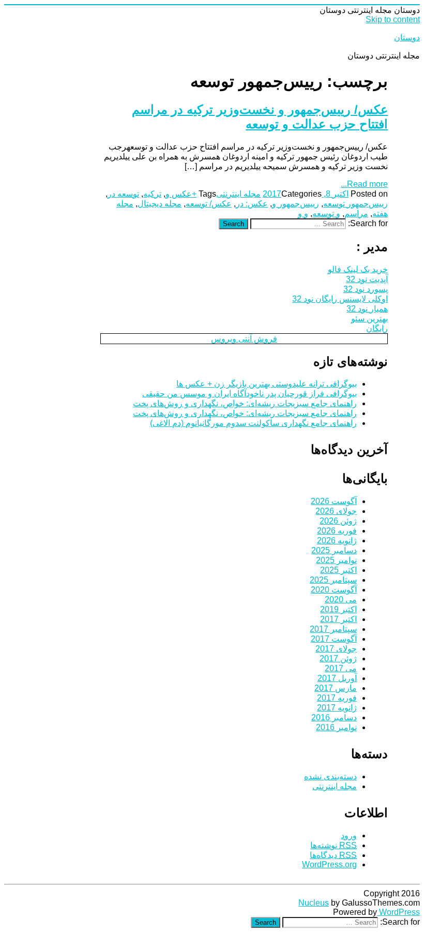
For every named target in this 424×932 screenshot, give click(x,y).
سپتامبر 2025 (333, 579)
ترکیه (152, 193)
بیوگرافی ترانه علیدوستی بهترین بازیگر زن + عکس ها (266, 383)
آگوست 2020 (334, 589)
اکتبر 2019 (338, 609)
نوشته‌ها (333, 845)
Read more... (364, 184)
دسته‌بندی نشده (330, 776)
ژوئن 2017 (338, 658)
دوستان (407, 37)
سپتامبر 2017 (333, 629)
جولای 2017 (336, 648)
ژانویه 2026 (337, 540)
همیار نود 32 (367, 308)
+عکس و (180, 193)
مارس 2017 (335, 688)
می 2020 (341, 599)
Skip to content (393, 19)
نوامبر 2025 (336, 560)
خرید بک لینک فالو (358, 269)
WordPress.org (329, 864)
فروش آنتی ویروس (244, 338)
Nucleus (313, 902)
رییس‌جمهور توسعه (355, 203)
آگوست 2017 (334, 638)
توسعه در (123, 193)
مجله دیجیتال (159, 203)
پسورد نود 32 (365, 289)
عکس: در (252, 203)
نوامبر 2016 (336, 727)
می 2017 (341, 668)
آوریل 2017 (337, 678)
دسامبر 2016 (334, 717)
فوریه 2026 (337, 530)
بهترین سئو (369, 318)
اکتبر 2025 (338, 570)
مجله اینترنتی (238, 193)
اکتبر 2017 (338, 619)
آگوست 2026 (334, 501)
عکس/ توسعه (209, 203)
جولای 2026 (336, 511)
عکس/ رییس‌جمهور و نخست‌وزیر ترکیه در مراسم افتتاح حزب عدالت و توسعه (260, 116)
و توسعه (326, 213)
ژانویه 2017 (337, 707)
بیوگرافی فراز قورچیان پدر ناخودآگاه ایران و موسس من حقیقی (249, 393)
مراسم (356, 213)
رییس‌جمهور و (295, 203)
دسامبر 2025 (334, 550)
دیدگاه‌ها (333, 855)
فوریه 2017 (337, 697)
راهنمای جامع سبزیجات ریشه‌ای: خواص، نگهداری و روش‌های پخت (245, 403)
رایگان (377, 328)
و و (303, 213)
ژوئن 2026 (338, 520)
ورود (349, 835)
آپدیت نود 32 (367, 279)
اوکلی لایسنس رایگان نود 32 (340, 298)
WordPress (398, 912)
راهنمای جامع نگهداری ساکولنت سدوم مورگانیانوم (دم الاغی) (253, 423)
